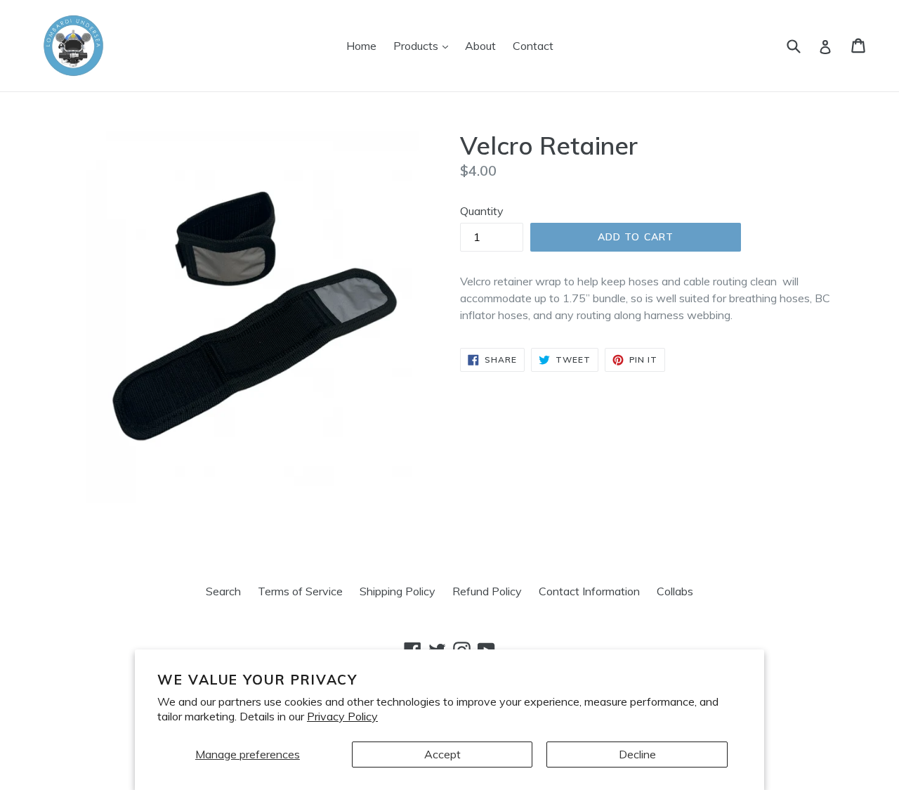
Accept (442, 754)
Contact (533, 46)
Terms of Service (300, 591)
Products (424, 45)
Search (223, 591)
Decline (637, 754)
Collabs (675, 591)
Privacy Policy (342, 716)
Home (361, 46)
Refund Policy (487, 591)
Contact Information (589, 591)
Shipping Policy (397, 591)
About (480, 46)
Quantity (482, 211)
